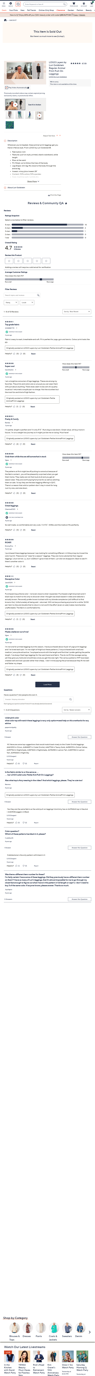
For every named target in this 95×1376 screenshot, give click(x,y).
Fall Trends (31, 10)
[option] (47, 14)
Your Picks (13, 10)
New (22, 10)
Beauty (89, 10)
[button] (4, 5)
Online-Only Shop (46, 10)
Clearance (61, 10)
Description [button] (12, 140)
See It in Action (34, 104)
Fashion (80, 10)
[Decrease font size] (60, 135)
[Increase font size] (57, 135)
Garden (71, 10)
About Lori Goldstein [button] (16, 187)
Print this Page (55, 195)
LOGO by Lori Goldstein (58, 77)
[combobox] (42, 4)
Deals (4, 10)
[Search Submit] (65, 4)
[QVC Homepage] (5, 20)
